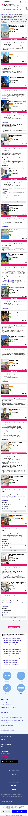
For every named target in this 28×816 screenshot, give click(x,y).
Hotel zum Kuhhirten (14, 409)
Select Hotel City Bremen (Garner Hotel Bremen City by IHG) (17, 583)
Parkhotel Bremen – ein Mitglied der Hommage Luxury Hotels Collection (17, 25)
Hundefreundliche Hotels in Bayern (10, 644)
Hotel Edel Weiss (13, 360)
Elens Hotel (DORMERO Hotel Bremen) (16, 554)
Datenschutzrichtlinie (6, 803)
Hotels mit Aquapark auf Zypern (8, 702)
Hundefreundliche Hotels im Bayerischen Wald (12, 667)
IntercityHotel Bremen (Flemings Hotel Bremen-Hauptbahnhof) (17, 102)
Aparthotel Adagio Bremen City (17, 515)
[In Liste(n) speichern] (8, 25)
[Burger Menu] (2, 2)
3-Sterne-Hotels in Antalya (6, 704)
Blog (2, 746)
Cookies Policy (8, 815)
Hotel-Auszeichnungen (6, 744)
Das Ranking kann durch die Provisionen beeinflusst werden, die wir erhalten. (13, 22)
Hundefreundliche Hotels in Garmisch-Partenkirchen (12, 720)
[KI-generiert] (8, 94)
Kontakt (3, 749)
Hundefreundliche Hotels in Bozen (10, 660)
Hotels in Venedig (4, 712)
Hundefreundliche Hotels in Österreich (11, 655)
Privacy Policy (13, 815)
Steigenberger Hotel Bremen (16, 77)
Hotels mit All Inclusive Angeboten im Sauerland (11, 717)
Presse (2, 741)
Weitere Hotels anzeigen (14, 627)
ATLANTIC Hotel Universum (16, 254)
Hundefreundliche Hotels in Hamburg (10, 653)
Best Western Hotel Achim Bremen (16, 135)
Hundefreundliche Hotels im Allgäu (10, 642)
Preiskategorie (7, 11)
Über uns (3, 739)
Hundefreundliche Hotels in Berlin (10, 664)
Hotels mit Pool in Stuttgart (7, 709)
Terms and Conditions (19, 815)
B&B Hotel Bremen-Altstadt (16, 442)
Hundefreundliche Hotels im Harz (10, 662)
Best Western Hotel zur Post (16, 287)
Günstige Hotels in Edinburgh (7, 730)
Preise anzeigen (14, 39)
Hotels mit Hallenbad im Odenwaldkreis (9, 715)
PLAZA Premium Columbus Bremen (16, 477)
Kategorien (3, 742)
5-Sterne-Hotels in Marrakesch (7, 725)
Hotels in (13, 630)
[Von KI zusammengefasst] (11, 126)
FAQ (2, 748)
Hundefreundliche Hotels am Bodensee (11, 647)
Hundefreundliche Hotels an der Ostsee (11, 638)
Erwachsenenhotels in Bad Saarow (8, 707)
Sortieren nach (17, 11)
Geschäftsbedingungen (7, 801)
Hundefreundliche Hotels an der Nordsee (11, 640)
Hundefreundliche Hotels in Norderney (11, 658)
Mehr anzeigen (13, 201)
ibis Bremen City (13, 312)
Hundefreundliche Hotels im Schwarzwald (11, 649)
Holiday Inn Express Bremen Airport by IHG (16, 169)
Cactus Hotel (3, 728)
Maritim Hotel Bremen (15, 230)
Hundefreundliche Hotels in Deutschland (11, 651)
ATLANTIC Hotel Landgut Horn (17, 336)
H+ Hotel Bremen (13, 385)
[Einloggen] (26, 2)
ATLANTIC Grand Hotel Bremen (17, 53)
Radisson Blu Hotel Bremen (16, 205)
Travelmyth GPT (4, 751)
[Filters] (2, 12)
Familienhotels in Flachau (6, 722)
